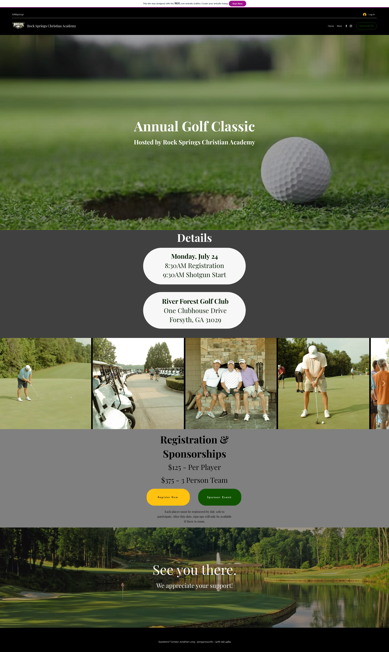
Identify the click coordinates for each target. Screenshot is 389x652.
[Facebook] (346, 26)
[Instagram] (350, 26)
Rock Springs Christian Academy (51, 26)
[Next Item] (384, 383)
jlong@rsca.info (205, 641)
